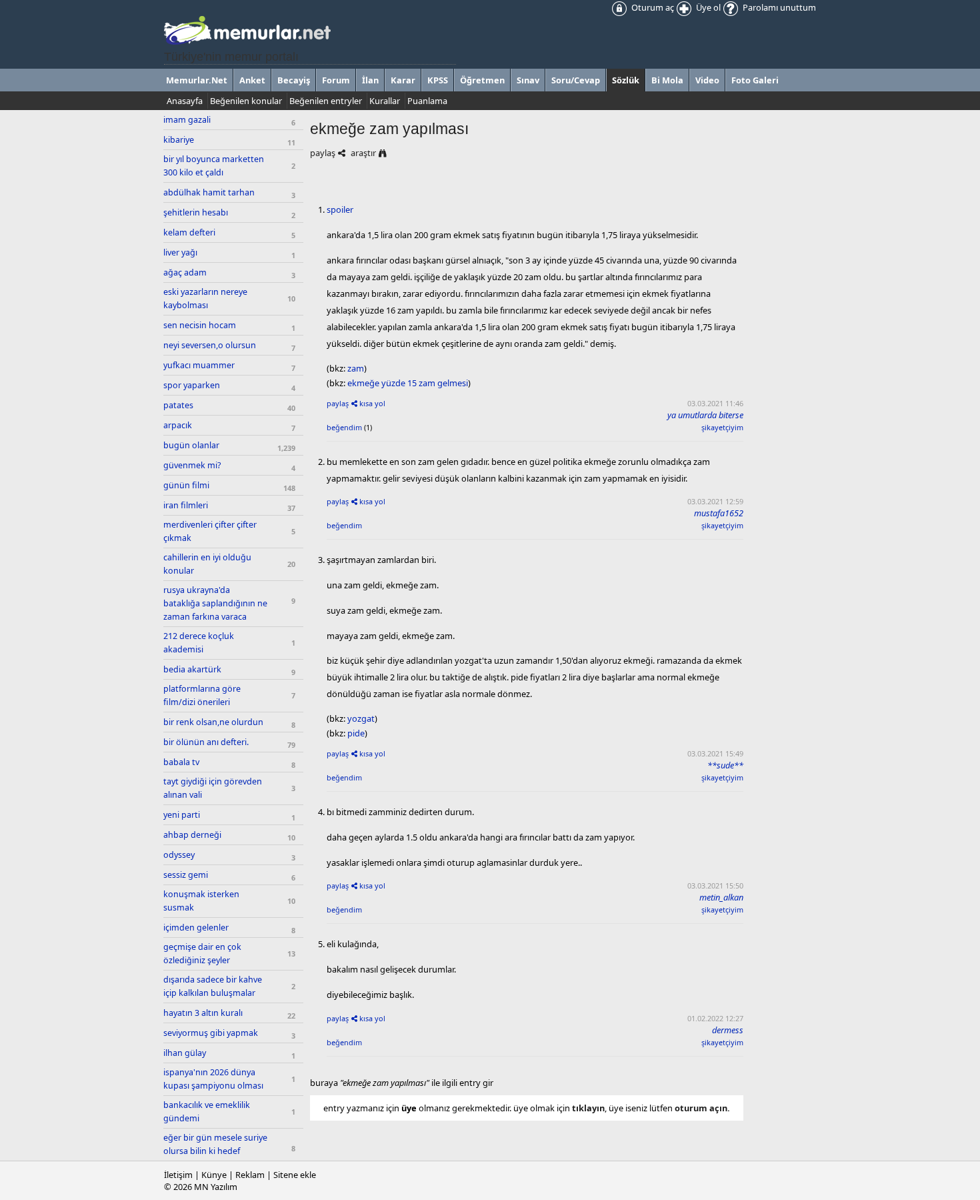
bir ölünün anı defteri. (206, 742)
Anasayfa (185, 101)
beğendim (344, 427)
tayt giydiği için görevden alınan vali (212, 788)
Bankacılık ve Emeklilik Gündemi (206, 1111)
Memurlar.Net (196, 80)
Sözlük (625, 80)
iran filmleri (185, 505)
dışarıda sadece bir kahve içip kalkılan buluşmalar (212, 986)
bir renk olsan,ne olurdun (213, 722)
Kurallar (384, 101)
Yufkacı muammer (199, 365)
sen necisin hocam (199, 325)
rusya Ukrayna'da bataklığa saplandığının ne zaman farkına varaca (215, 603)
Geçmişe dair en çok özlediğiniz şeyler (202, 953)
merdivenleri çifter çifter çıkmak (210, 531)
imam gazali (187, 119)
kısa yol (372, 403)
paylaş (322, 153)
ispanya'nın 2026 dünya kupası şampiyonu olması (213, 1079)
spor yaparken (191, 385)
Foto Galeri (755, 80)
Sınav (528, 80)
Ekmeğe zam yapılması (389, 128)
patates (178, 405)
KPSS (437, 80)
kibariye (178, 139)
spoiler (340, 209)
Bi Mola (667, 80)
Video (707, 80)
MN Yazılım (215, 1187)
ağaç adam (185, 272)
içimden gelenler (196, 927)
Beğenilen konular (246, 101)
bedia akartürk (192, 669)
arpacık (177, 425)
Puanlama (427, 101)
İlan (370, 80)
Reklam (250, 1175)
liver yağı (180, 252)
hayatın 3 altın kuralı (203, 1013)
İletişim (178, 1175)
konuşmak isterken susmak (201, 900)
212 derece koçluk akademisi (198, 642)
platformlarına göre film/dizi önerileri (202, 695)
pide (356, 733)
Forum (336, 80)
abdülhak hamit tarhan (209, 192)
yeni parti (181, 814)
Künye (214, 1175)
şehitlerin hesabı (195, 212)
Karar (403, 80)
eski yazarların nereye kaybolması (205, 298)
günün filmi (186, 485)
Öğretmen (482, 80)
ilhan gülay (184, 1053)
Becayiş (293, 80)
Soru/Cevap (575, 80)
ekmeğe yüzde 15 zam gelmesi (407, 383)
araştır (363, 153)
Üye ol (707, 7)
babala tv (181, 762)
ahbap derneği (192, 834)
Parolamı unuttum (778, 7)
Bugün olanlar (191, 445)
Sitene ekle (294, 1175)
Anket (252, 80)
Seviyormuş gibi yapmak (210, 1033)
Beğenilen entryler (325, 101)
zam (355, 368)
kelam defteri (189, 232)
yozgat (361, 718)
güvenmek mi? (192, 465)
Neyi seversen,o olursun (209, 345)
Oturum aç (651, 7)
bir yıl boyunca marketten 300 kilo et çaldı (213, 165)
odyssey (179, 854)
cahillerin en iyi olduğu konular (207, 564)
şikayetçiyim (722, 427)
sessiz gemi (185, 874)
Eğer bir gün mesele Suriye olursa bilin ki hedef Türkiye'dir (215, 1151)
